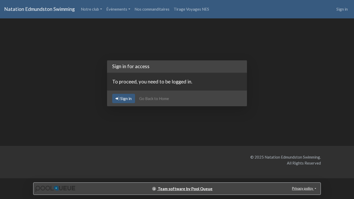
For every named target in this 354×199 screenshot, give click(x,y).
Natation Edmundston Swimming (39, 9)
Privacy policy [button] (303, 188)
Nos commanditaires (151, 9)
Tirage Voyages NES (191, 9)
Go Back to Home (154, 98)
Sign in (342, 9)
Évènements (116, 9)
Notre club (90, 9)
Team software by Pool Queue (185, 188)
